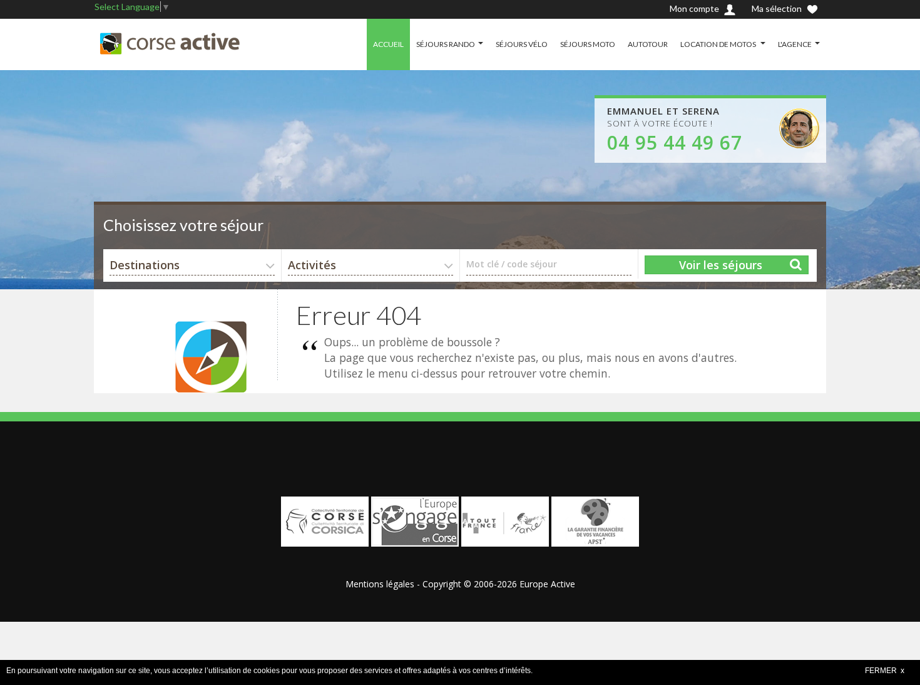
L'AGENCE (795, 44)
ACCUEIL (388, 44)
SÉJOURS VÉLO (522, 44)
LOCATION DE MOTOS (718, 44)
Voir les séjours (720, 264)
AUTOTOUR (648, 44)
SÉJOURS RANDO (445, 44)
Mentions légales (379, 584)
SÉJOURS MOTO (587, 44)
